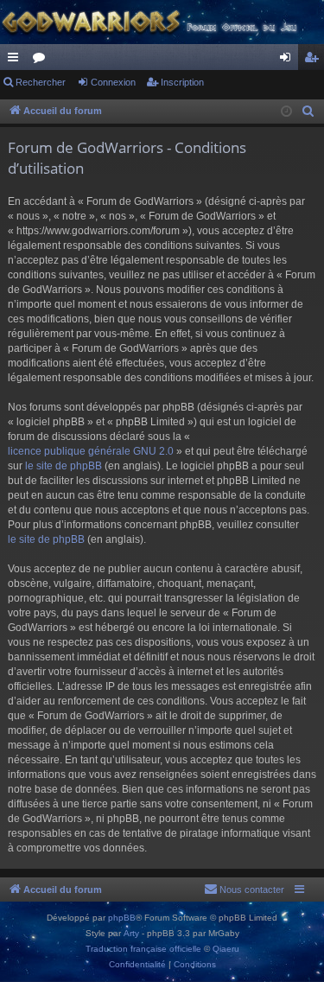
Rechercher (41, 82)
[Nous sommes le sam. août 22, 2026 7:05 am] (286, 112)
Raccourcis (16, 60)
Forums (42, 60)
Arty (131, 933)
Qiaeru (226, 948)
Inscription (182, 82)
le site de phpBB (63, 466)
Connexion (113, 82)
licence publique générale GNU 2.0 (91, 451)
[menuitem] (308, 111)
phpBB (122, 917)
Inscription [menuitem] (314, 60)
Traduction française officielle (143, 948)
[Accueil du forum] (162, 22)
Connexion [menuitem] (288, 60)
